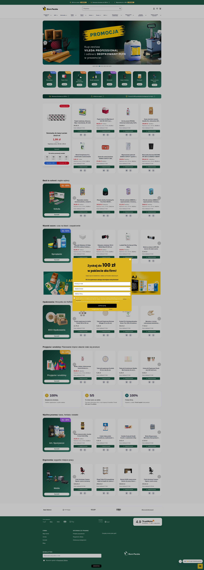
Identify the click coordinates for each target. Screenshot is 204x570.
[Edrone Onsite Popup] (102, 285)
